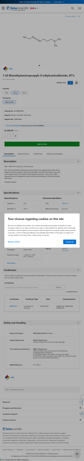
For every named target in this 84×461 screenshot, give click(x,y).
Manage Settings (14, 242)
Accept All (69, 242)
